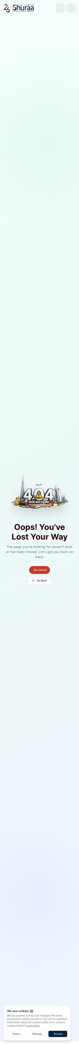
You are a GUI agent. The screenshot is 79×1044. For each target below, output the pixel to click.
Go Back (42, 580)
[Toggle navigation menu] (71, 8)
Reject (16, 1033)
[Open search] (60, 8)
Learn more (33, 1025)
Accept (58, 1033)
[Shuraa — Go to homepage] (18, 8)
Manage (37, 1033)
